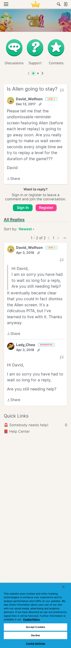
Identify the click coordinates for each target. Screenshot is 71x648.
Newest (25, 229)
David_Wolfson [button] (29, 99)
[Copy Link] (40, 104)
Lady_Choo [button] (25, 345)
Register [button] (46, 207)
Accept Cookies (35, 626)
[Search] (58, 4)
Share (13, 179)
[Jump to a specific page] (64, 238)
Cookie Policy (31, 619)
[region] (35, 615)
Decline (35, 635)
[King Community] (35, 4)
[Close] (63, 587)
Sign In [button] (23, 207)
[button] (10, 100)
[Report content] (62, 90)
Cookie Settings (35, 643)
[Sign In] (65, 4)
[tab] (33, 73)
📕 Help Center (17, 431)
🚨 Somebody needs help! (35, 425)
